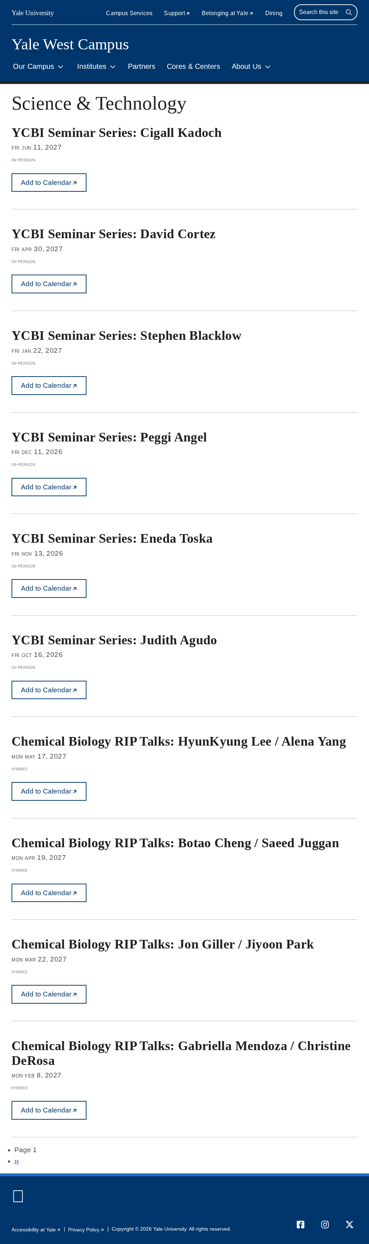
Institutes (91, 66)
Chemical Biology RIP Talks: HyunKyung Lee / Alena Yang (179, 741)
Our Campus (33, 66)
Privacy (86, 1229)
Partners (141, 66)
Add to (53, 185)
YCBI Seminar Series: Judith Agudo (114, 640)
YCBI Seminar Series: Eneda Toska (112, 538)
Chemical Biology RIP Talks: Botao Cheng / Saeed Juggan (175, 843)
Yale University (33, 13)
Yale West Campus (70, 44)
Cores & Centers (193, 66)
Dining (274, 13)
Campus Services (129, 13)
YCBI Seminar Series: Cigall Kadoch (117, 132)
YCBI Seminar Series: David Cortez (114, 234)
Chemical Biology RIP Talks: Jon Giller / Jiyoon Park (163, 944)
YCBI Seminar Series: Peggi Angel (109, 437)
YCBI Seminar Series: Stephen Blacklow (126, 335)
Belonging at (228, 13)
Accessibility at (36, 1229)
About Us (246, 66)
